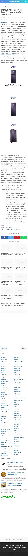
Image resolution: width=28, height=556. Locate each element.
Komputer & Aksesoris (7, 446)
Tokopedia (13, 229)
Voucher (17, 448)
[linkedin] (18, 540)
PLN (16, 402)
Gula (3, 420)
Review (17, 413)
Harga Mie (4, 424)
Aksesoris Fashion (6, 364)
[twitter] (11, 237)
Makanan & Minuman (20, 361)
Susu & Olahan (18, 435)
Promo (16, 406)
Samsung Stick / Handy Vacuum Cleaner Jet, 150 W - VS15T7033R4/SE (7, 297)
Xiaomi (16, 454)
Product (17, 404)
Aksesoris (4, 361)
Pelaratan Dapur (19, 395)
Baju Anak (4, 379)
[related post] (7, 247)
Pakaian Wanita (18, 385)
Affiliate (3, 357)
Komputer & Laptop (6, 448)
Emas (3, 403)
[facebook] (4, 237)
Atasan (3, 372)
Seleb (16, 426)
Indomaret (4, 431)
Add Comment (4, 19)
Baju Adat (4, 377)
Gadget (4, 416)
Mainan (17, 357)
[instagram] (10, 540)
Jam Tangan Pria (6, 440)
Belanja (4, 383)
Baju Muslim (5, 381)
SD (16, 422)
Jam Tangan (5, 438)
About (6, 545)
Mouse (16, 372)
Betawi (3, 385)
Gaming (4, 418)
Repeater (17, 411)
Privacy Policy (19, 545)
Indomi (3, 433)
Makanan (17, 359)
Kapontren (4, 22)
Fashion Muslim (5, 409)
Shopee (8, 229)
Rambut (17, 409)
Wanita (16, 450)
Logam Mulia (5, 455)
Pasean (17, 389)
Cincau (3, 392)
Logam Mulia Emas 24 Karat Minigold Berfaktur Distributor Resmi (15, 485)
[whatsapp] (23, 237)
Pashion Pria (18, 391)
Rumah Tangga (18, 415)
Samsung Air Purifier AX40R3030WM (19, 296)
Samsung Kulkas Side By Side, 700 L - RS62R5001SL (7, 283)
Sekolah (17, 424)
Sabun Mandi (18, 417)
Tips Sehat (17, 443)
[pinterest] (17, 237)
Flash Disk (4, 411)
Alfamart (4, 366)
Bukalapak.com (5, 387)
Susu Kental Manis (19, 437)
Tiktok (14, 549)
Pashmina (17, 393)
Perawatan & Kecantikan (20, 398)
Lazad (18, 229)
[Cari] (26, 2)
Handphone (4, 422)
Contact (12, 545)
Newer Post (4, 348)
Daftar (3, 396)
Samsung (17, 419)
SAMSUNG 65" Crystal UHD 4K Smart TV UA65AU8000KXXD (6, 269)
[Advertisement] (14, 520)
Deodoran (4, 398)
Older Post (23, 348)
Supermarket (18, 432)
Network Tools (18, 374)
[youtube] (21, 540)
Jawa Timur (4, 442)
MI (16, 364)
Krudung (4, 451)
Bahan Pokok (5, 374)
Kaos (3, 444)
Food (3, 414)
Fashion (4, 407)
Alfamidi (4, 368)
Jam (3, 435)
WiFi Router (18, 452)
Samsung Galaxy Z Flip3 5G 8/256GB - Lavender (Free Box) (7, 255)
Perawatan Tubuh (19, 400)
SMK (16, 430)
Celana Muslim (5, 390)
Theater (17, 441)
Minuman (17, 370)
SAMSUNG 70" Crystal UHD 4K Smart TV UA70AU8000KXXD (20, 269)
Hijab (3, 427)
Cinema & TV (5, 394)
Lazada (24, 547)
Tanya (16, 439)
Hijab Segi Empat (6, 429)
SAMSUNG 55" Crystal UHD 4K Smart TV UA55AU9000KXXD (20, 255)
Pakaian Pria (18, 382)
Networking (17, 377)
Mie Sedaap (18, 368)
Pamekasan (18, 387)
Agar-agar (4, 359)
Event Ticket (5, 405)
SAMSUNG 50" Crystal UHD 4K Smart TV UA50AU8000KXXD (20, 283)
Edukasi (4, 401)
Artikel (3, 370)
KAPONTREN (14, 2)
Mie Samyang (18, 366)
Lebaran (4, 453)
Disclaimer (4, 547)
